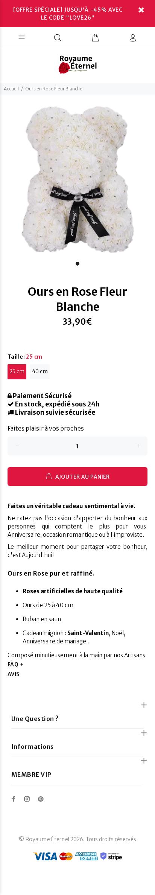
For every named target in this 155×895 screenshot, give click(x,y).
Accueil (11, 89)
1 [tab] (77, 264)
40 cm (40, 371)
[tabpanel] (77, 179)
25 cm (16, 371)
